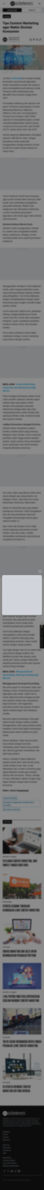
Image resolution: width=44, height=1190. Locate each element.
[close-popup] (40, 571)
